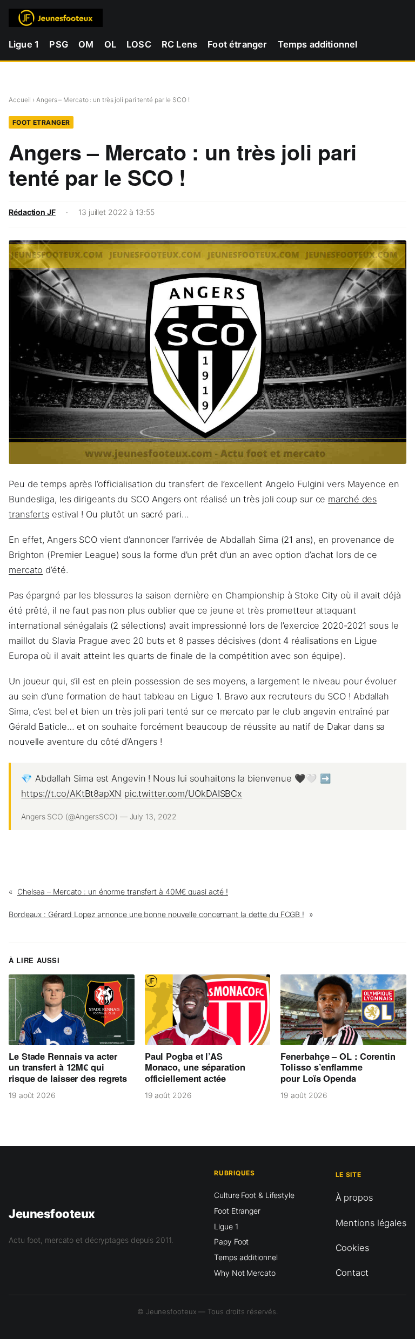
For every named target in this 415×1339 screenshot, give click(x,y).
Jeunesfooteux (52, 1214)
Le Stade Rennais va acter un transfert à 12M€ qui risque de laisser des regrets (68, 1067)
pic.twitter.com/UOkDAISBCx (183, 793)
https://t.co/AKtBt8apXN (71, 793)
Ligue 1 (226, 1226)
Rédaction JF (32, 212)
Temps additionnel (245, 1257)
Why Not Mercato (245, 1272)
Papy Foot (231, 1241)
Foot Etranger (41, 122)
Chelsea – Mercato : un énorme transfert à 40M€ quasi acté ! (122, 891)
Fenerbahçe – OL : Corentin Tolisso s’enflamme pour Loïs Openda (337, 1067)
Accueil (20, 100)
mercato (26, 569)
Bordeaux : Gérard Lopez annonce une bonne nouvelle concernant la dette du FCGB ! (156, 914)
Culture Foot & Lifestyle (254, 1195)
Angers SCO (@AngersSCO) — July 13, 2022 (99, 816)
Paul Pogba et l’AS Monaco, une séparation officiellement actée (195, 1067)
